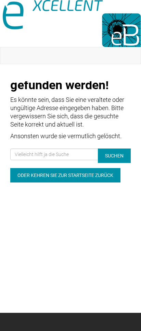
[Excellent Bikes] (72, 23)
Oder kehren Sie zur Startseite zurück (65, 175)
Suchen (114, 155)
